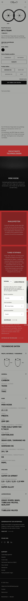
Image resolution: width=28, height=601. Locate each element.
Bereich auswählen (8, 294)
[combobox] (14, 306)
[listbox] (14, 298)
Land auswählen (8, 302)
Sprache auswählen (8, 310)
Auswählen (7, 320)
